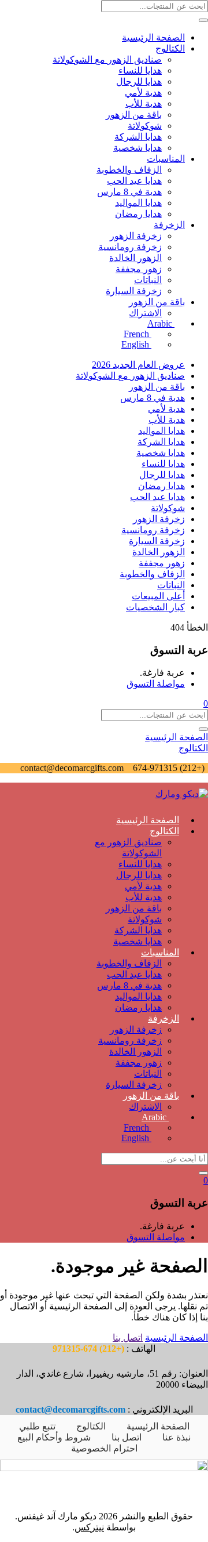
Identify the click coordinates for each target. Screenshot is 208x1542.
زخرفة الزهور (136, 236)
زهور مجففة (139, 269)
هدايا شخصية (137, 148)
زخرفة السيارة (134, 291)
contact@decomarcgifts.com (72, 768)
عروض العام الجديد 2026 (138, 365)
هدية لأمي (143, 92)
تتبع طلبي (37, 1426)
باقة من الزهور (134, 115)
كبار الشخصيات (155, 607)
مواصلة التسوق (156, 684)
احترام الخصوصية (104, 1448)
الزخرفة (169, 225)
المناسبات (166, 159)
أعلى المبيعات (158, 596)
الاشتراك (145, 313)
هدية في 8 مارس (129, 192)
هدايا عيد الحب (134, 181)
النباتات (148, 280)
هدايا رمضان (138, 214)
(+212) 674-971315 (168, 768)
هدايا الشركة (138, 137)
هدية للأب (143, 103)
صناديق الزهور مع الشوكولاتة (107, 59)
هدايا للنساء (140, 70)
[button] (205, 703)
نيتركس (89, 1527)
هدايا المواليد (138, 203)
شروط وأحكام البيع (54, 1437)
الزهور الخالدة (135, 258)
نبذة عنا (176, 1437)
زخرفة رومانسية (130, 247)
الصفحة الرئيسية (153, 37)
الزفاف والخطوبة (129, 170)
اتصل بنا (128, 1337)
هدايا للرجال (139, 81)
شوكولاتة (145, 126)
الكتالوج (170, 48)
